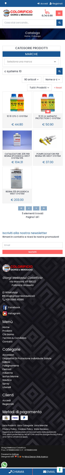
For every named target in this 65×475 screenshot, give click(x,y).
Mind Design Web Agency (36, 456)
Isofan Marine (10, 376)
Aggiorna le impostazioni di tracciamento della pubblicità (29, 432)
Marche (31, 54)
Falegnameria (10, 365)
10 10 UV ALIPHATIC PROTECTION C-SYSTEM (48, 117)
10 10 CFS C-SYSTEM (17, 116)
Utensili (6, 387)
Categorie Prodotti (31, 48)
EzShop (15, 454)
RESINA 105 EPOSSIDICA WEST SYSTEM (17, 193)
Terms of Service (14, 437)
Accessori (8, 355)
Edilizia (6, 362)
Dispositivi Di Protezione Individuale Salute (26, 358)
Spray (5, 383)
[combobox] (28, 23)
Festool (6, 369)
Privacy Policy (56, 434)
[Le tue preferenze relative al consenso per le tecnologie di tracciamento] (60, 470)
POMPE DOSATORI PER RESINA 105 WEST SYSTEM (48, 155)
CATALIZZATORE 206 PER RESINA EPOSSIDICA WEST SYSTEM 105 (17, 156)
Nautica (6, 380)
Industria (7, 373)
